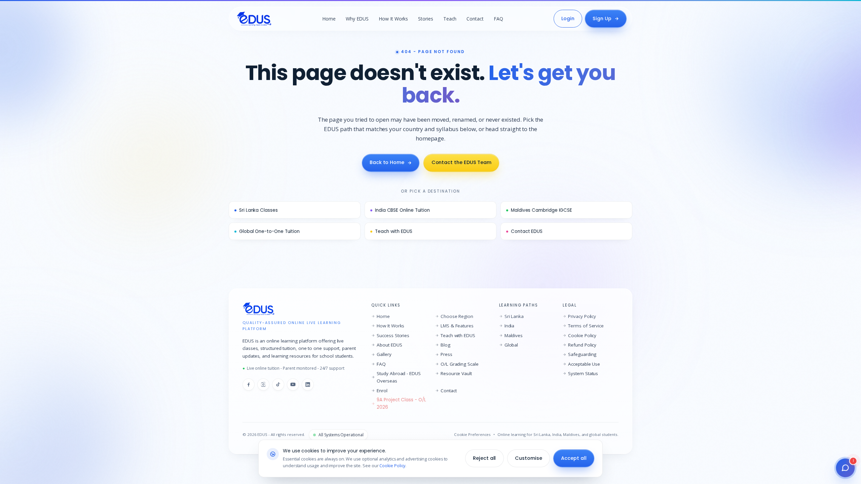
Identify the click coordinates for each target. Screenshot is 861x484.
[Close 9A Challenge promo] (510, 147)
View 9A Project (430, 324)
